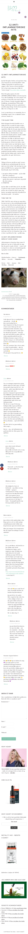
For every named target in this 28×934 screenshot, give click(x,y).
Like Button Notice (5, 291)
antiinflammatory (6, 297)
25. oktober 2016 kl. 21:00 (15, 623)
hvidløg (3, 298)
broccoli (17, 297)
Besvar (6, 355)
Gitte (5, 378)
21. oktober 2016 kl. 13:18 (12, 464)
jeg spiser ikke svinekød (18, 90)
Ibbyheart (8, 298)
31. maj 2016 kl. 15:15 (7, 316)
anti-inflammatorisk (10, 295)
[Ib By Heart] (14, 12)
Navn (3, 721)
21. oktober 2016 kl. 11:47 (8, 517)
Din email (14, 821)
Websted (3, 732)
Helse (14, 294)
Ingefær (13, 298)
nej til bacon (19, 298)
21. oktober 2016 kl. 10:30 (8, 380)
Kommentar (5, 701)
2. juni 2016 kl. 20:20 (10, 363)
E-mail (3, 727)
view (10, 291)
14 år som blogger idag (20, 908)
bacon (13, 297)
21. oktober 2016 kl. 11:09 (10, 443)
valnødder (18, 300)
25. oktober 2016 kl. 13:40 (13, 585)
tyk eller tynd (12, 300)
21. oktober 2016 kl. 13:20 (10, 483)
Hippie (18, 294)
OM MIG (12, 773)
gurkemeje (23, 297)
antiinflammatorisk (20, 295)
